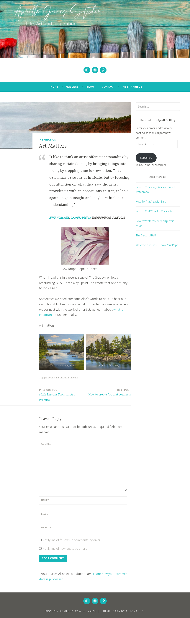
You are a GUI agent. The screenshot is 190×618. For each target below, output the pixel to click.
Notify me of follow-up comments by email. (71, 540)
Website (46, 527)
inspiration (62, 377)
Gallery (72, 86)
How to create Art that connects (110, 392)
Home (54, 86)
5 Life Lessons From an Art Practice (57, 395)
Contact (108, 86)
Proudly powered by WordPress (70, 611)
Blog (90, 86)
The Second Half (146, 235)
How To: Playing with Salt (151, 201)
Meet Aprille (132, 86)
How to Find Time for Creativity (154, 211)
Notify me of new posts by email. (64, 548)
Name (45, 500)
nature (74, 377)
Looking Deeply (81, 217)
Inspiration (47, 139)
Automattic (135, 611)
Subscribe (146, 157)
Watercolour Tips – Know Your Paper (157, 245)
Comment (48, 443)
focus (51, 377)
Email (45, 513)
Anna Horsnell (59, 217)
